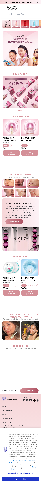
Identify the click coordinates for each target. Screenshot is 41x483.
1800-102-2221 (12, 427)
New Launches (20, 117)
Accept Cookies (20, 479)
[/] (12, 8)
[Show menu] (3, 8)
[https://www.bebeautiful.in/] (34, 400)
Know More (14, 221)
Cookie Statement (19, 460)
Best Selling (20, 256)
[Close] (38, 431)
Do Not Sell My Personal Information (20, 473)
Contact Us (29, 391)
